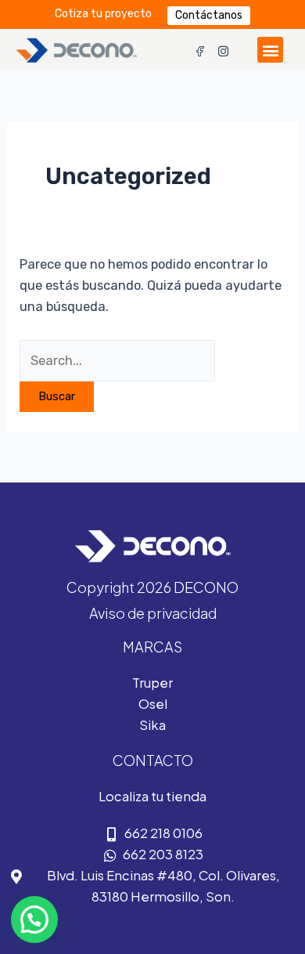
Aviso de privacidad (153, 613)
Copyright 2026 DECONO (152, 587)
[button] (270, 50)
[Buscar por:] (117, 360)
